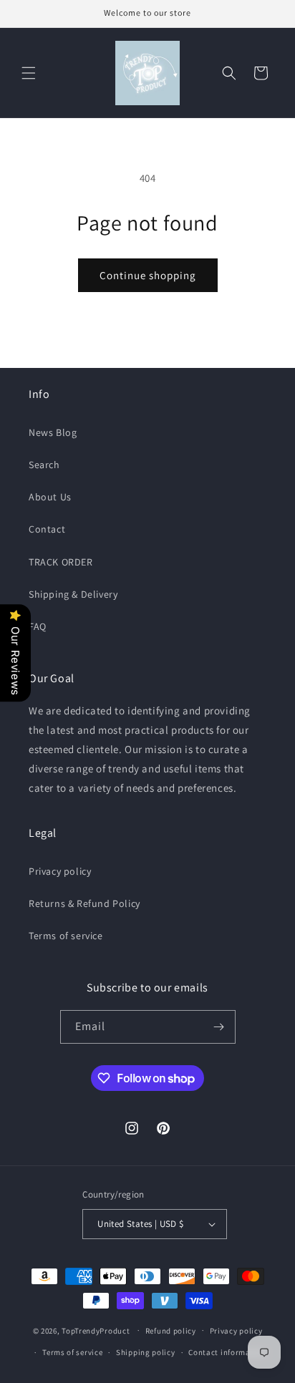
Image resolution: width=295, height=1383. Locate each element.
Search (44, 464)
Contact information (227, 1352)
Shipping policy (145, 1352)
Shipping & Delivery (73, 594)
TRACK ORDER (61, 561)
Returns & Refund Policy (84, 903)
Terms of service (66, 935)
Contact (47, 529)
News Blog (53, 432)
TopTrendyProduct (96, 1330)
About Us (50, 496)
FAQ (38, 626)
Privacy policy (60, 871)
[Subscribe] (219, 1027)
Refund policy (170, 1331)
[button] (28, 73)
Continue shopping (148, 275)
